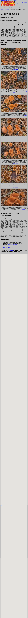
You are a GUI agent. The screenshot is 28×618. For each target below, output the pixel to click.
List (17, 3)
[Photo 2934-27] (2, 184)
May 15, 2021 (15, 69)
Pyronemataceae (5, 9)
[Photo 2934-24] (2, 160)
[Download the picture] (14, 64)
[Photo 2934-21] (2, 113)
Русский (24, 2)
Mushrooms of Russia (8, 3)
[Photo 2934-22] (2, 136)
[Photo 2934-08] (3, 89)
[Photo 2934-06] (3, 66)
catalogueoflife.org (12, 244)
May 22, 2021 (22, 209)
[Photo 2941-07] (1, 207)
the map (10, 250)
